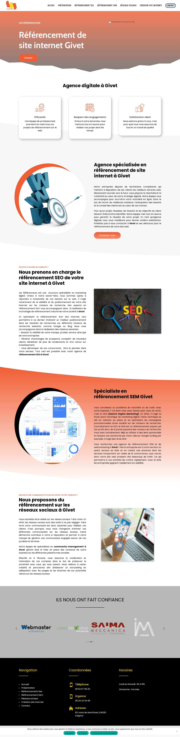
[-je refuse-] (176, 731)
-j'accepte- (69, 733)
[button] (16, 628)
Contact (28, 57)
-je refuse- (82, 733)
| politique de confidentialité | (103, 733)
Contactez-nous (107, 235)
